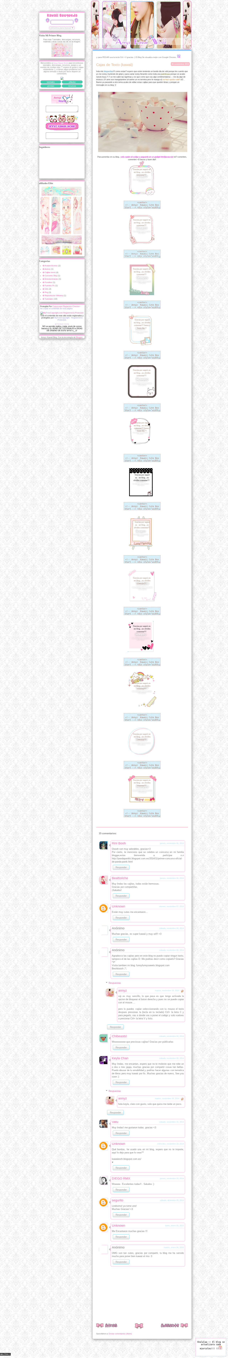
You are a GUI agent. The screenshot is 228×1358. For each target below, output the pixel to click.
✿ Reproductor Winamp (53, 295)
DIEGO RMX (121, 1178)
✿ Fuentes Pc (49, 285)
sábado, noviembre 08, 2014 (171, 928)
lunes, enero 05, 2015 (174, 1225)
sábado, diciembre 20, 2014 (172, 1200)
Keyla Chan (120, 1058)
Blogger (79, 337)
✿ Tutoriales (48, 299)
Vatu (115, 1122)
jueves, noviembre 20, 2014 (172, 1178)
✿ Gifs (45, 289)
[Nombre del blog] (62, 195)
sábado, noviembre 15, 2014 (171, 1122)
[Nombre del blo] (45, 234)
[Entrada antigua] (174, 1326)
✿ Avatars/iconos (50, 266)
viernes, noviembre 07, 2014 (171, 906)
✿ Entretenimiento (50, 279)
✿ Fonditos (47, 282)
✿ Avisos (46, 269)
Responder (121, 867)
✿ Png (45, 292)
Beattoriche (120, 878)
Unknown (118, 906)
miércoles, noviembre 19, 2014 (170, 1144)
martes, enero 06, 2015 (174, 1247)
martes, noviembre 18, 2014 (167, 990)
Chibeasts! (119, 1036)
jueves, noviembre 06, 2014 (172, 843)
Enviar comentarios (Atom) (120, 1334)
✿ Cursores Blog (50, 276)
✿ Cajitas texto (49, 272)
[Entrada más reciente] (106, 1326)
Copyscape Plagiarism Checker (66, 306)
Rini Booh (119, 843)
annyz (122, 990)
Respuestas (115, 983)
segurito (117, 1200)
